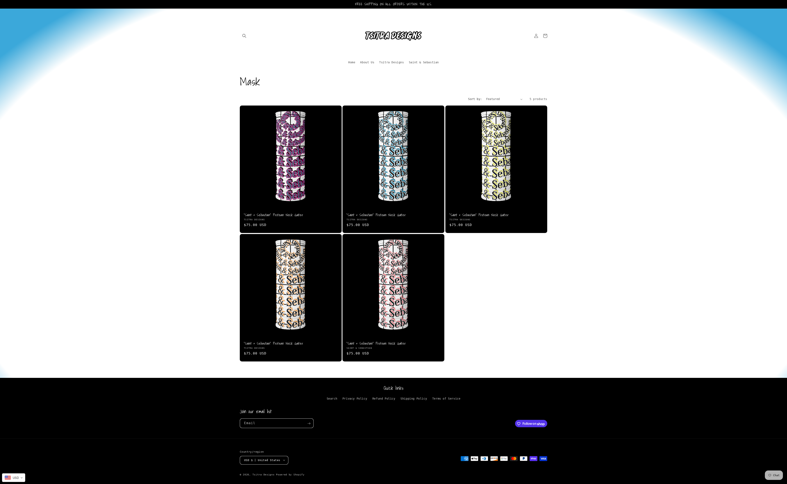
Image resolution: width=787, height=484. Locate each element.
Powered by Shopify (290, 474)
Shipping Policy (413, 398)
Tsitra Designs (263, 474)
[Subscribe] (308, 423)
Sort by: (475, 99)
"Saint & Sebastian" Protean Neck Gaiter (273, 215)
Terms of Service (446, 398)
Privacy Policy (354, 398)
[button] (244, 35)
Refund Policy (383, 398)
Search (332, 398)
